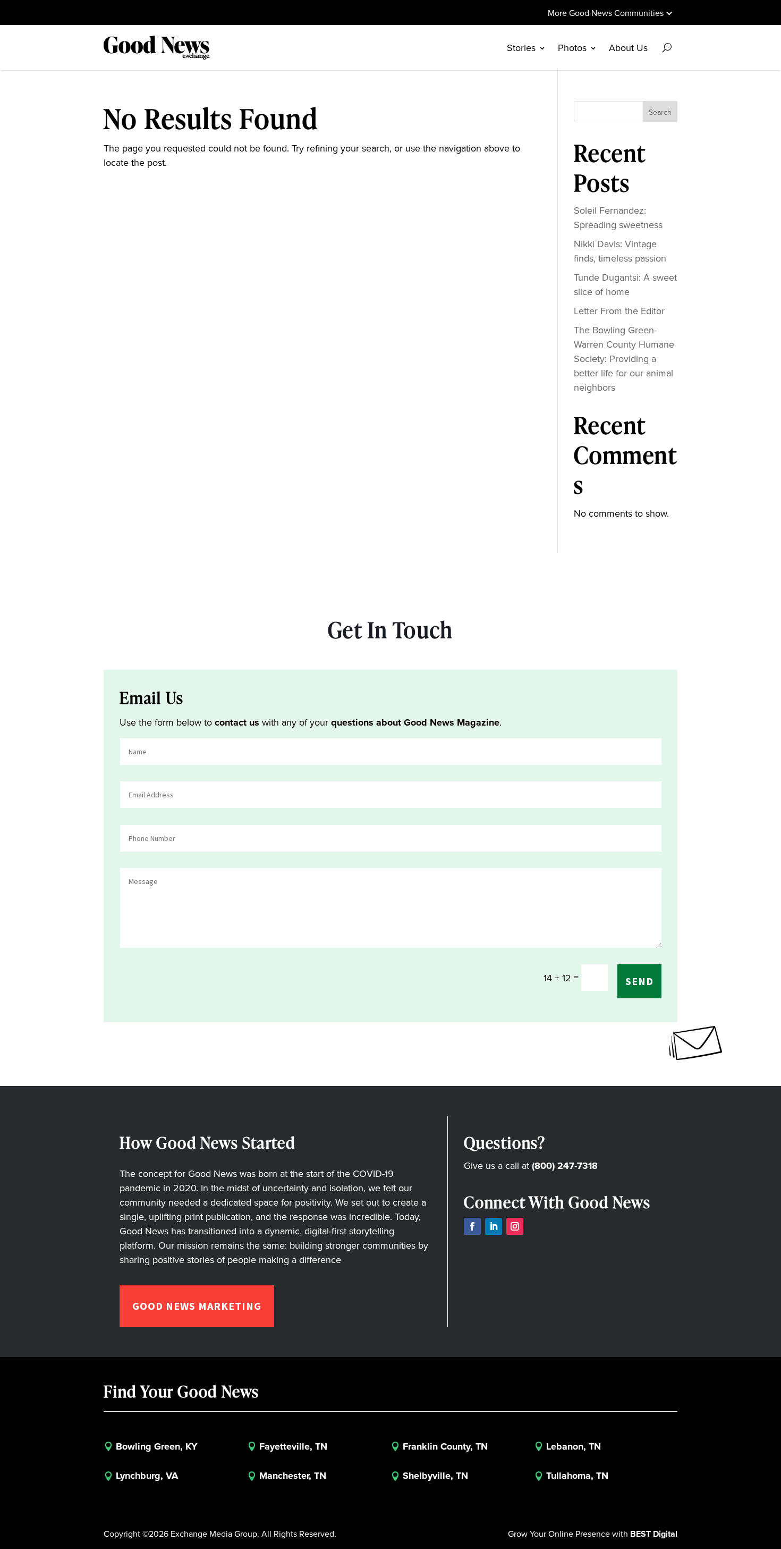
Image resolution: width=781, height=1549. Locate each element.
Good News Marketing (196, 1305)
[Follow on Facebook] (472, 1226)
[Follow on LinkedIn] (493, 1226)
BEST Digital (653, 1534)
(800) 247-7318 (565, 1166)
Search (660, 112)
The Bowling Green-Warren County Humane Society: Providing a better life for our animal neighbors (624, 358)
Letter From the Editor (619, 310)
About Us (628, 47)
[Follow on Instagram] (514, 1226)
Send (639, 981)
